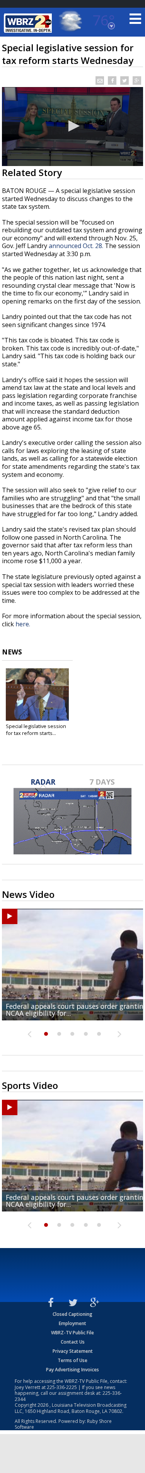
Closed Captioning (72, 1314)
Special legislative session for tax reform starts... (36, 729)
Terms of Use (72, 1360)
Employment (72, 1323)
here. (22, 624)
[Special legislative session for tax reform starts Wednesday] (37, 694)
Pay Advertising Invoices (72, 1369)
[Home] (29, 23)
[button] (72, 125)
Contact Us (73, 1342)
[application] (72, 126)
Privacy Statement (73, 1351)
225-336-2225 (62, 1387)
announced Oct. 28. (76, 246)
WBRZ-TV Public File (72, 1332)
